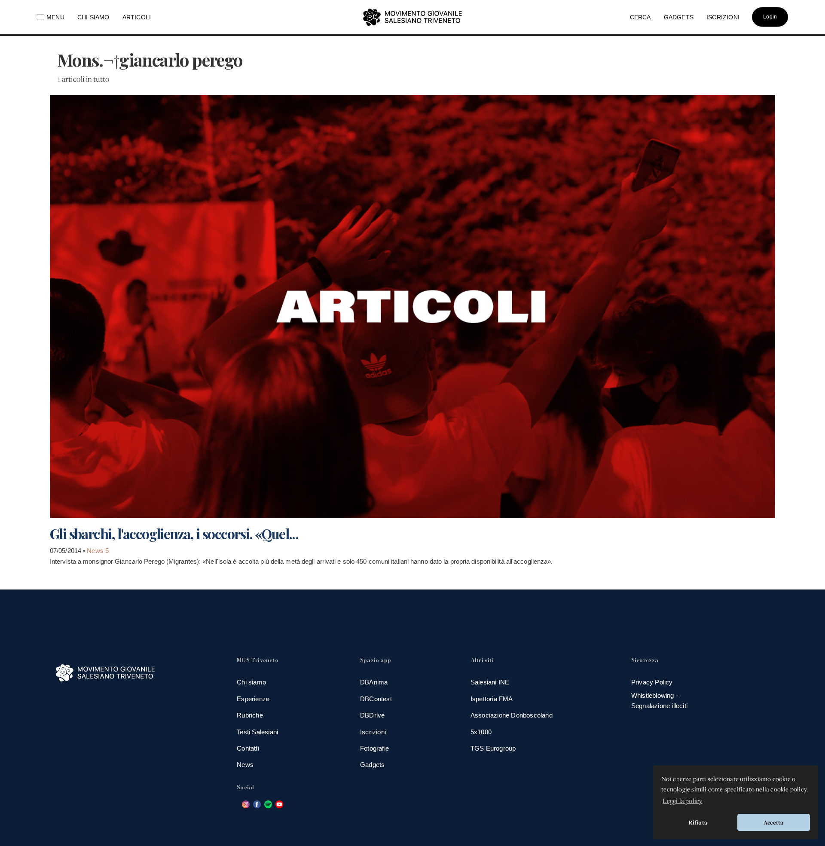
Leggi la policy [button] (682, 800)
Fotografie (374, 748)
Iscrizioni (373, 732)
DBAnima (374, 682)
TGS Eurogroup (493, 748)
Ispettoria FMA (492, 698)
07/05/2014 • (68, 550)
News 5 (98, 550)
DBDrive (372, 715)
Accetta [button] (773, 822)
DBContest (376, 698)
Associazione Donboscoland (512, 715)
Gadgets (372, 764)
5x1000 (481, 732)
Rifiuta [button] (697, 822)
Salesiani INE (490, 682)
